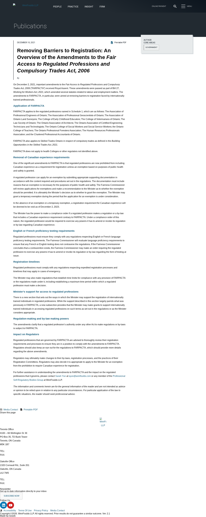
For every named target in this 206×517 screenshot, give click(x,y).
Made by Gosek (8, 516)
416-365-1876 (12, 455)
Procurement (110, 64)
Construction (20, 64)
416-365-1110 (12, 451)
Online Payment (159, 6)
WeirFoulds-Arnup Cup (48, 54)
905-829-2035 (12, 483)
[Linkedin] (3, 505)
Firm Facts (43, 33)
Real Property (110, 69)
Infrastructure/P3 (67, 64)
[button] (89, 6)
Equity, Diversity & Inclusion (51, 28)
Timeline (41, 43)
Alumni (40, 38)
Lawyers (88, 33)
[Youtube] (10, 505)
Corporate (18, 69)
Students (89, 28)
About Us (42, 23)
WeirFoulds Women (47, 49)
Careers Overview (93, 23)
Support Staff (91, 38)
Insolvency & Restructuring (72, 69)
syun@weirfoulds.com (80, 376)
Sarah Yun (60, 376)
